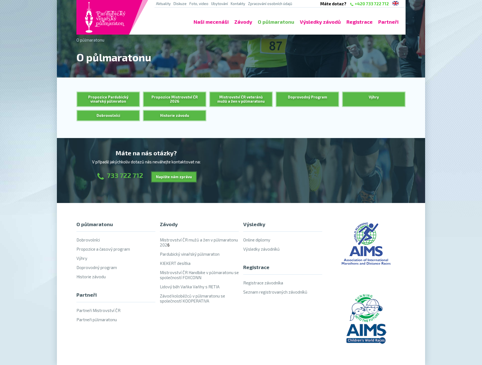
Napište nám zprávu (174, 177)
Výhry (374, 97)
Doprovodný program (96, 267)
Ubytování (219, 3)
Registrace (359, 22)
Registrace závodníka (263, 282)
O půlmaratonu (276, 22)
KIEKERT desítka (175, 263)
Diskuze (180, 3)
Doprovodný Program (307, 97)
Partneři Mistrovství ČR (98, 310)
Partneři (388, 22)
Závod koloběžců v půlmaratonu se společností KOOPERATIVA (192, 298)
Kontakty (238, 3)
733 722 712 (125, 175)
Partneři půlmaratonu (96, 319)
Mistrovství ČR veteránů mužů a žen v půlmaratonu (241, 99)
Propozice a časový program (103, 249)
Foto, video (198, 3)
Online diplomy (256, 239)
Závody (243, 22)
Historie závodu (174, 115)
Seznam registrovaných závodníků (275, 291)
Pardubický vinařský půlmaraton (190, 254)
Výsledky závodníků (261, 249)
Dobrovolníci (108, 115)
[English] (395, 3)
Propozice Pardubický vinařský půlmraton (108, 99)
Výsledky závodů (320, 22)
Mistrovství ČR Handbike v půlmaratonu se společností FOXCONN (199, 275)
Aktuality (163, 3)
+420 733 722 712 (372, 3)
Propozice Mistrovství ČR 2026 (174, 99)
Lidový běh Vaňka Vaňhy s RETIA (190, 286)
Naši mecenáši (211, 22)
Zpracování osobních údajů (270, 3)
